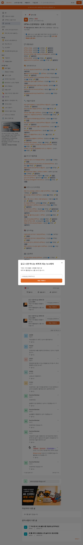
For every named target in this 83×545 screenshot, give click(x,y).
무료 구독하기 (42, 281)
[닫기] (62, 262)
